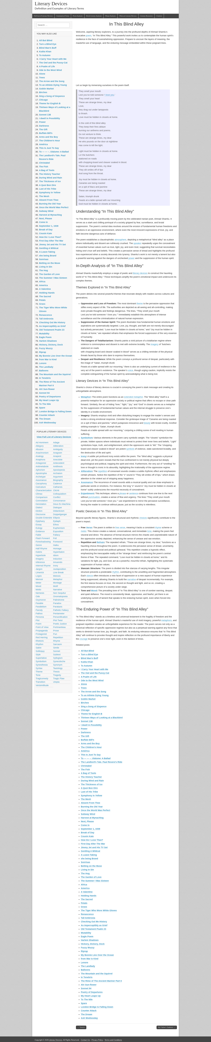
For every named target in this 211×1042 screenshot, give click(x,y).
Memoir (39, 579)
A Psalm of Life (89, 677)
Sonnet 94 (86, 988)
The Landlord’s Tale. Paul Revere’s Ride (101, 762)
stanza (89, 575)
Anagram (57, 453)
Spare (84, 1003)
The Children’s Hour (91, 747)
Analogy (40, 456)
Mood (94, 590)
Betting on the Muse (91, 866)
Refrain (100, 542)
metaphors (166, 620)
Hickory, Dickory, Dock (93, 944)
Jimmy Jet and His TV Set (94, 847)
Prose (56, 630)
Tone (38, 675)
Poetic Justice (60, 624)
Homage (57, 548)
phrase (122, 493)
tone (149, 531)
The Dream (86, 1014)
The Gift (85, 736)
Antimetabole (42, 466)
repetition (102, 471)
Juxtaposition (59, 569)
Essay (39, 524)
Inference (40, 562)
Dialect (39, 507)
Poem (38, 624)
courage (84, 639)
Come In (85, 825)
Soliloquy (40, 651)
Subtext (57, 654)
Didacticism (58, 511)
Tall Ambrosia (88, 918)
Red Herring (41, 637)
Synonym (57, 665)
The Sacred (87, 899)
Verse (89, 527)
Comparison (41, 497)
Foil (55, 538)
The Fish (85, 769)
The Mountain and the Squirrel (96, 973)
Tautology (58, 668)
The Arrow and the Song (93, 691)
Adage (56, 442)
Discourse (40, 514)
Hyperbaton (58, 552)
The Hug (85, 873)
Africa (84, 884)
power (132, 258)
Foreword (57, 541)
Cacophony (41, 483)
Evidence (40, 531)
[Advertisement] (126, 64)
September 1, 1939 (90, 829)
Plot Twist (58, 620)
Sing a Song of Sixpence (93, 706)
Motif (55, 586)
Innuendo (57, 562)
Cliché (56, 490)
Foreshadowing (43, 541)
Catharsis (57, 487)
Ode (38, 596)
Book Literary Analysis (94, 16)
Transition (40, 682)
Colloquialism (59, 494)
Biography (58, 480)
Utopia (56, 682)
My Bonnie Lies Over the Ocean (97, 955)
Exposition (58, 531)
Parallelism (41, 606)
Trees (84, 688)
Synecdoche (59, 661)
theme (140, 303)
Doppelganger (60, 514)
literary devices (140, 273)
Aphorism (40, 470)
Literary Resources (146, 16)
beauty (147, 423)
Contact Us (85, 1040)
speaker (137, 243)
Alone (84, 684)
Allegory (40, 446)
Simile (56, 648)
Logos (39, 576)
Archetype (41, 477)
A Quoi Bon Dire (89, 788)
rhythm (115, 572)
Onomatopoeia (60, 596)
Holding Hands (88, 895)
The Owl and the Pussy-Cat (95, 673)
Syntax (39, 668)
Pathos (39, 613)
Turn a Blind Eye (89, 654)
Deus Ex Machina (61, 504)
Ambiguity (58, 449)
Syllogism (58, 658)
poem (88, 35)
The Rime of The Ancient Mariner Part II (101, 981)
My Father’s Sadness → (166, 1027)
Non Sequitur (59, 593)
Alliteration (86, 471)
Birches (85, 702)
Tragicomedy (42, 678)
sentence (133, 493)
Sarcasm (57, 644)
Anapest (57, 456)
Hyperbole (41, 555)
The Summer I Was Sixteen (95, 881)
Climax (39, 494)
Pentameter (58, 613)
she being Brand (89, 858)
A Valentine (87, 892)
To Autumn (86, 665)
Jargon (39, 569)
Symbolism (87, 438)
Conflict (56, 497)
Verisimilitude (42, 685)
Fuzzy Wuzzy (87, 947)
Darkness (86, 732)
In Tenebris (86, 977)
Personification (60, 617)
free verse (120, 527)
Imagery (40, 559)
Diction (39, 511)
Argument (58, 477)
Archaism (57, 473)
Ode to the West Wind (92, 680)
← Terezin (81, 1027)
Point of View (42, 627)
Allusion (39, 449)
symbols (130, 449)
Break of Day (87, 832)
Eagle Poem (87, 936)
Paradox (57, 603)
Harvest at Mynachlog (92, 818)
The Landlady (88, 966)
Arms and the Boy (90, 743)
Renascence (87, 914)
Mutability (86, 933)
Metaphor (86, 397)
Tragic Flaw (58, 678)
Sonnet (56, 651)
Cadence (57, 483)
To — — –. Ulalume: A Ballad (96, 758)
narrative (131, 579)
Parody (39, 610)
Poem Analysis (78, 16)
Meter (38, 583)
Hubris (39, 552)
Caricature (41, 487)
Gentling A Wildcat (90, 851)
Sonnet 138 (87, 721)
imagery (154, 344)
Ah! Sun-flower (88, 984)
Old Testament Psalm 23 (93, 929)
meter (83, 531)
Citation (159, 16)
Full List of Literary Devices (43, 16)
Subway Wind (88, 814)
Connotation (41, 500)
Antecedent (58, 463)
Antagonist (41, 463)
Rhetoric (40, 641)
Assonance (87, 482)
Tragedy (57, 675)
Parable (39, 603)
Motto (38, 589)
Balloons (85, 970)
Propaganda (42, 630)
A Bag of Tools (88, 773)
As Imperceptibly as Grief (94, 925)
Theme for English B (91, 714)
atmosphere (120, 239)
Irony (83, 456)
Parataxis (57, 606)
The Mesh (86, 799)
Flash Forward (43, 538)
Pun (55, 634)
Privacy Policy (97, 1040)
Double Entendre (44, 518)
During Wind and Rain (92, 780)
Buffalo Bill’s (87, 740)
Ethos (56, 524)
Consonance (59, 500)
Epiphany (40, 521)
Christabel (86, 766)
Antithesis (58, 466)
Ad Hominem (42, 442)
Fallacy (56, 535)
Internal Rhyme (43, 565)
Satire (38, 648)
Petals (84, 903)
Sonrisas (85, 862)
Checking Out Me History (94, 921)
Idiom (55, 555)
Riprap (84, 951)
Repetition (58, 637)
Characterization (44, 490)
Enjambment (87, 493)
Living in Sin (87, 869)
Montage (57, 583)
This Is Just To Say (91, 754)
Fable (38, 535)
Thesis (56, 671)
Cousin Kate (87, 836)
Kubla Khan (87, 662)
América (85, 751)
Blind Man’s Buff (89, 658)
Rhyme (56, 641)
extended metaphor (133, 397)
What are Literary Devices (128, 16)
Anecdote (57, 459)
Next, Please (87, 821)
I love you (109, 95)
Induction (57, 559)
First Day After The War (93, 844)
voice (130, 370)
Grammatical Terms (62, 16)
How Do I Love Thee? (92, 840)
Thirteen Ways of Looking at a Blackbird (102, 717)
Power (84, 728)
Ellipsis (56, 518)
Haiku (56, 545)
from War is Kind (89, 958)
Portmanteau (59, 627)
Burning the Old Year (92, 806)
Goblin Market (88, 699)
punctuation (94, 497)
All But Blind (87, 651)
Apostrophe (41, 473)
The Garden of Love (91, 877)
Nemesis (40, 593)
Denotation (41, 504)
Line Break (58, 572)
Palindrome (58, 600)
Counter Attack (88, 1010)
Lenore (84, 962)
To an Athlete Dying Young (95, 695)
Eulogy (39, 528)
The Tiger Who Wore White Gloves (99, 910)
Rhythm (39, 644)
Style (38, 654)
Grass (84, 907)
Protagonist (41, 634)
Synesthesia (42, 665)
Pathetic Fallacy (61, 610)
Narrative (57, 589)
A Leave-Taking (89, 855)
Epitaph (57, 521)
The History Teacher (91, 777)
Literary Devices (51, 3)
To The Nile (87, 999)
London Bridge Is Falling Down (97, 1007)
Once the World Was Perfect (95, 810)
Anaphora (40, 459)
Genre (39, 545)
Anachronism (42, 453)
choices (143, 518)
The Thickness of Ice (91, 784)
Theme (39, 671)
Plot (37, 620)
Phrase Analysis (110, 16)
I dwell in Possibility (91, 725)
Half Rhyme (41, 548)
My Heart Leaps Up (91, 996)
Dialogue (57, 507)
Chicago (85, 710)
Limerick (40, 572)
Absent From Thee (90, 803)
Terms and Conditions (113, 1040)
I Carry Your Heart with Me (94, 669)
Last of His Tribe (89, 792)
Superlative (41, 658)
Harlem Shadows (90, 940)
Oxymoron (41, 600)
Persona (40, 617)
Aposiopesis (59, 470)
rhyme (158, 527)
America (85, 888)
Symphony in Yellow (91, 795)
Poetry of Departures (92, 992)
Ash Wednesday (89, 1018)
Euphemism (59, 528)
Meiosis (57, 576)
